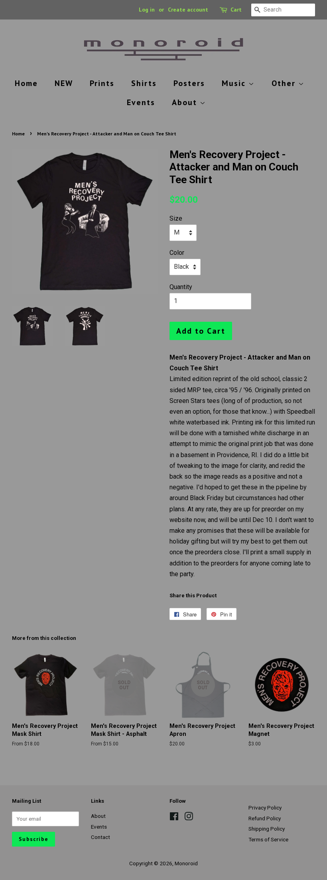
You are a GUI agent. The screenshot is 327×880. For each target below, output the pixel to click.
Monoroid (186, 863)
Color (176, 252)
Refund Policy (264, 818)
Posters (189, 83)
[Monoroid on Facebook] (174, 818)
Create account (188, 9)
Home (26, 83)
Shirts (144, 83)
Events (141, 102)
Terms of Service (268, 839)
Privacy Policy (265, 807)
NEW (64, 83)
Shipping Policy (266, 828)
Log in (147, 9)
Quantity (180, 287)
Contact (100, 837)
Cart (236, 9)
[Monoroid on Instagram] (188, 818)
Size (175, 218)
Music (235, 83)
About (186, 102)
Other (285, 83)
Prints (102, 83)
